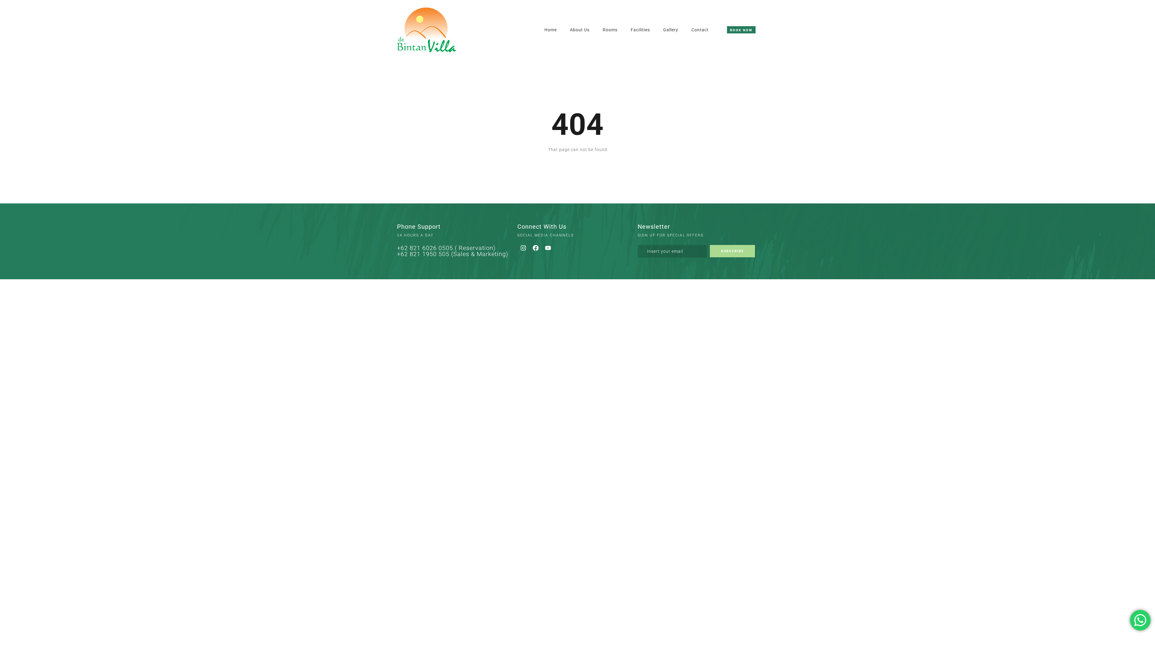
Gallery (670, 30)
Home (550, 30)
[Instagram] (523, 248)
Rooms (610, 30)
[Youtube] (548, 248)
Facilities (640, 30)
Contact (700, 30)
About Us (580, 30)
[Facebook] (536, 248)
